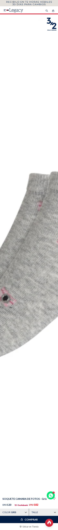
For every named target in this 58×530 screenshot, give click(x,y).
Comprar (31, 519)
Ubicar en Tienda (31, 526)
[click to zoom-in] (29, 255)
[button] (29, 490)
